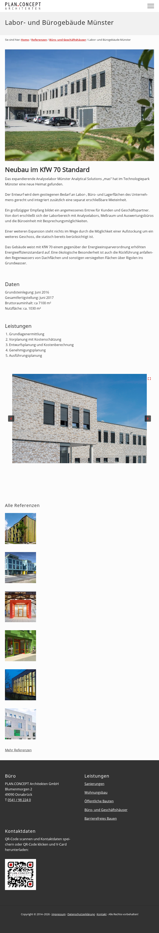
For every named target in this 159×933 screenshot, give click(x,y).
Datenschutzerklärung (81, 914)
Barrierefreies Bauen (100, 818)
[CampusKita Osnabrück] (20, 646)
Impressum (59, 914)
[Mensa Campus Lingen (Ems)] (20, 685)
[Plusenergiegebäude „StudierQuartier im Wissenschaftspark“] (20, 529)
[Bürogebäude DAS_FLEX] (20, 568)
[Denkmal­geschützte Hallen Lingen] (20, 607)
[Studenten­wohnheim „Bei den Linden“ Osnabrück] (20, 724)
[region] (79, 425)
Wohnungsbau (95, 792)
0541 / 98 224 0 (19, 800)
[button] (150, 6)
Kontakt (102, 914)
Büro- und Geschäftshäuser (106, 810)
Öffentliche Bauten (99, 801)
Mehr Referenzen (18, 750)
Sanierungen (94, 783)
